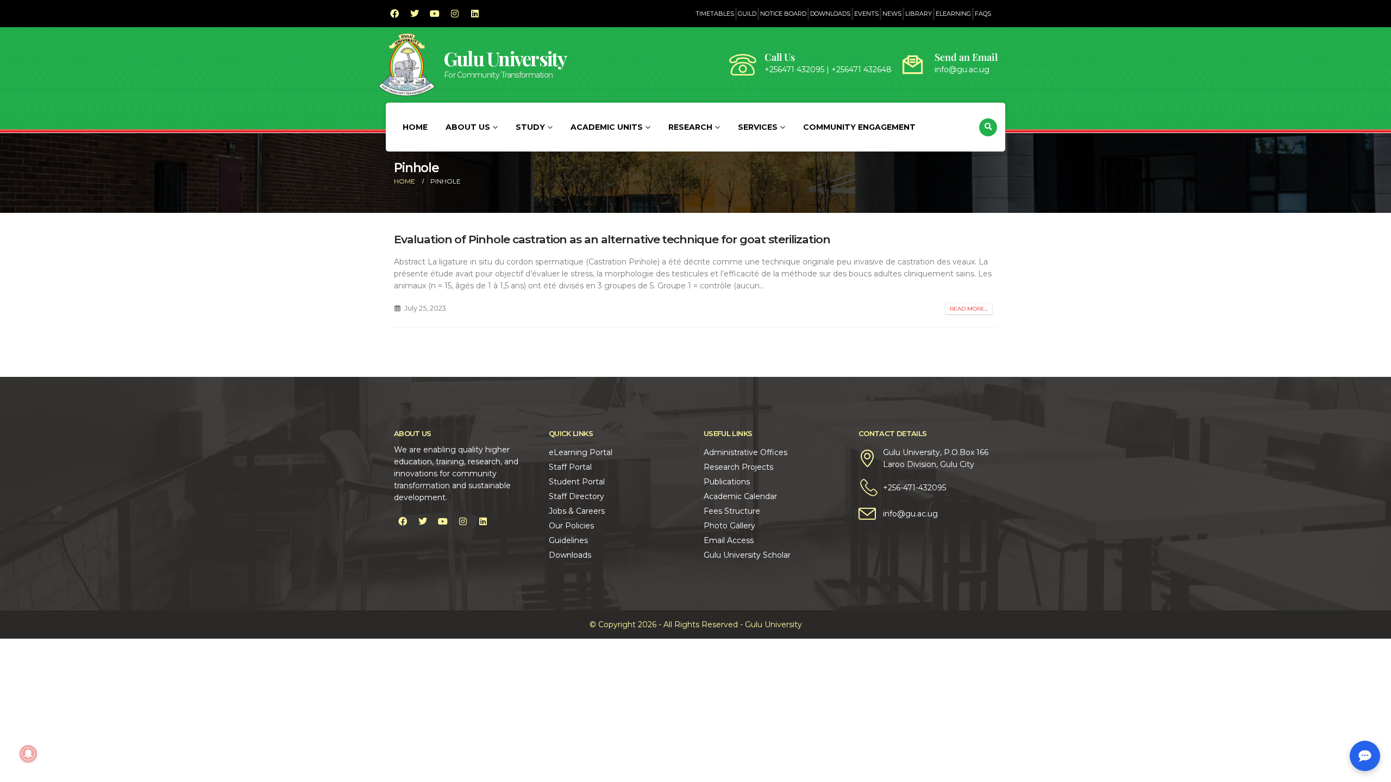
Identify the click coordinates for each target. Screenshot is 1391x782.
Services (758, 127)
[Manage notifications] (28, 753)
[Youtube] (434, 13)
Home (415, 127)
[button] (988, 127)
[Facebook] (394, 13)
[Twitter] (414, 13)
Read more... (969, 308)
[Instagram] (454, 13)
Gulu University (505, 58)
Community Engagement (859, 127)
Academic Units (607, 127)
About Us (468, 127)
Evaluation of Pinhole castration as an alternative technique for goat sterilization (612, 239)
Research (690, 127)
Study (530, 127)
